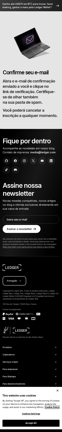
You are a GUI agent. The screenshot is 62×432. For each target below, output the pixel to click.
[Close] (57, 390)
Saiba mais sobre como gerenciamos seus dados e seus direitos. (29, 247)
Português (12, 281)
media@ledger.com (43, 152)
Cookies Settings (31, 413)
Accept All (30, 423)
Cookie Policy (52, 407)
